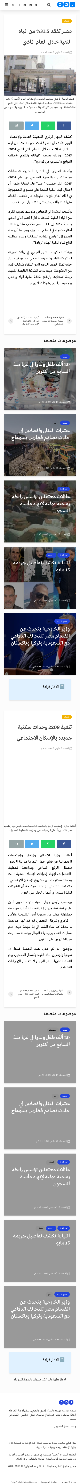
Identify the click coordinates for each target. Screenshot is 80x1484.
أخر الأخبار (63, 489)
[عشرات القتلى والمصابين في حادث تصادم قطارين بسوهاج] (40, 445)
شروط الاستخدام (69, 1482)
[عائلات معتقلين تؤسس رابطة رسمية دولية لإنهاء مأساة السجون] (40, 511)
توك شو (51, 555)
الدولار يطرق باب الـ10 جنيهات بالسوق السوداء (40, 1380)
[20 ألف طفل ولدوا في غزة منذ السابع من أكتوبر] (40, 379)
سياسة (64, 357)
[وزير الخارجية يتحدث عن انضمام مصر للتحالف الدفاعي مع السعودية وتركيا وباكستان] (40, 644)
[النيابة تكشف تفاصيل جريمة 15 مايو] (40, 578)
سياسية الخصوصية (49, 1482)
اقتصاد (67, 21)
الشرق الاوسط (62, 621)
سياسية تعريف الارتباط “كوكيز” (24, 1482)
